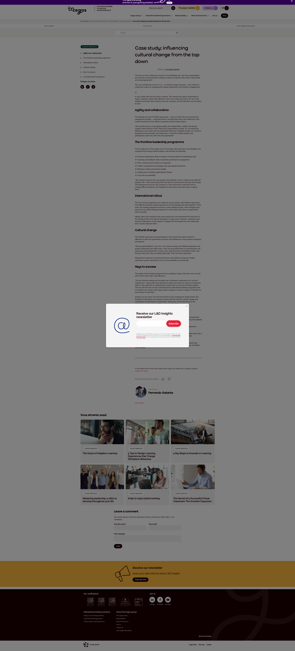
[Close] (292, 1)
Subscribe (173, 323)
